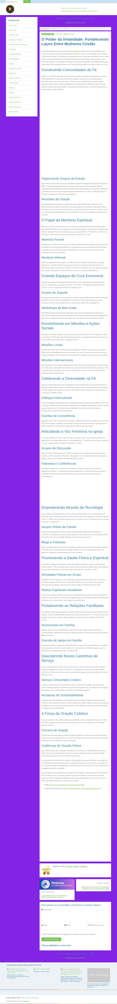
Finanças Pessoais (15, 68)
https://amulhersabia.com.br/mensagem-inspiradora (82, 788)
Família (11, 64)
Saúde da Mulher (15, 107)
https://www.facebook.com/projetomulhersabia (68, 785)
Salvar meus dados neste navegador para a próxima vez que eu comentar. (69, 934)
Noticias (12, 88)
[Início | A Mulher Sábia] (10, 12)
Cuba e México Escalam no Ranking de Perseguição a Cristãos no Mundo (54, 896)
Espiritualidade (14, 59)
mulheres (76, 51)
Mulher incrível (14, 78)
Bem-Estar (12, 30)
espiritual (54, 252)
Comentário (47, 909)
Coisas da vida (14, 35)
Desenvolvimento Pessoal (18, 44)
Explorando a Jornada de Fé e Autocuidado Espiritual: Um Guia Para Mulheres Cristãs (95, 887)
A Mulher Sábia (72, 866)
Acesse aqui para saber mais (75, 22)
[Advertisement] (75, 133)
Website (83, 866)
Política (11, 92)
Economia (12, 49)
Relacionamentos (15, 102)
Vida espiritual (14, 112)
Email (68, 925)
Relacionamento (14, 97)
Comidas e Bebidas (15, 40)
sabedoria (72, 232)
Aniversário (13, 25)
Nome (45, 925)
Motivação (12, 73)
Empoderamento (15, 54)
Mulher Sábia (48, 34)
